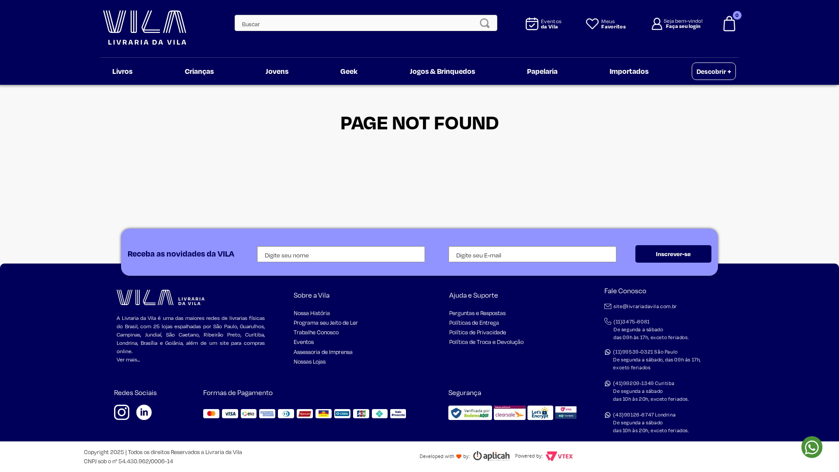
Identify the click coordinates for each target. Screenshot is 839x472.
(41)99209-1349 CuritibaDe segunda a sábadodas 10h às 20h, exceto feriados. (651, 391)
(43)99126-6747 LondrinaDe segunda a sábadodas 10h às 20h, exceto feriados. (651, 423)
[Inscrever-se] (673, 254)
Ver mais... (128, 359)
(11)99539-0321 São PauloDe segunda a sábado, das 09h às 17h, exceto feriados (657, 360)
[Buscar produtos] (487, 23)
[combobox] (361, 23)
